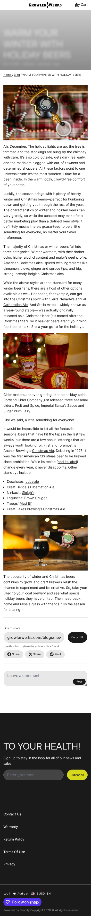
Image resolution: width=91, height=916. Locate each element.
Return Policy (13, 839)
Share (16, 654)
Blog (17, 74)
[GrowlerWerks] (45, 5)
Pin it (58, 654)
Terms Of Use (14, 852)
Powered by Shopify (16, 910)
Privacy (9, 864)
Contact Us (12, 814)
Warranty (10, 827)
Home (7, 74)
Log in (7, 893)
